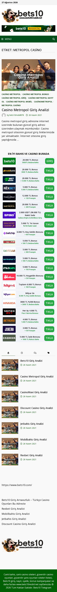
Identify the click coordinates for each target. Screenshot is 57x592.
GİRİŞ (49, 161)
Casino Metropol (11, 94)
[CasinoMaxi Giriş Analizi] (10, 392)
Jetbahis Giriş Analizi (31, 423)
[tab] (8, 353)
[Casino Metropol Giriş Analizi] (10, 376)
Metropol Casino (11, 105)
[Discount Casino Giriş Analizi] (10, 408)
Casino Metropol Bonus (36, 94)
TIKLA (49, 170)
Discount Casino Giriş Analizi (36, 408)
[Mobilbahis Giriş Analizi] (10, 439)
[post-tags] (48, 353)
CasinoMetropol (43, 101)
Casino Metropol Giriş (14, 98)
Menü (8, 39)
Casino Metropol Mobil (19, 101)
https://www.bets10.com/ (17, 485)
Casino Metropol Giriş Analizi (25, 109)
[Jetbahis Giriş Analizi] (10, 424)
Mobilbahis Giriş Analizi (33, 439)
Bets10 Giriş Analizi (31, 360)
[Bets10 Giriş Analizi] (10, 361)
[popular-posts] (8, 353)
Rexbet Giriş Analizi (31, 455)
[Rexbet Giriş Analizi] (10, 455)
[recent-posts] (21, 353)
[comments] (35, 353)
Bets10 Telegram (42, 587)
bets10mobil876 (17, 115)
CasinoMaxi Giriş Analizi (33, 392)
